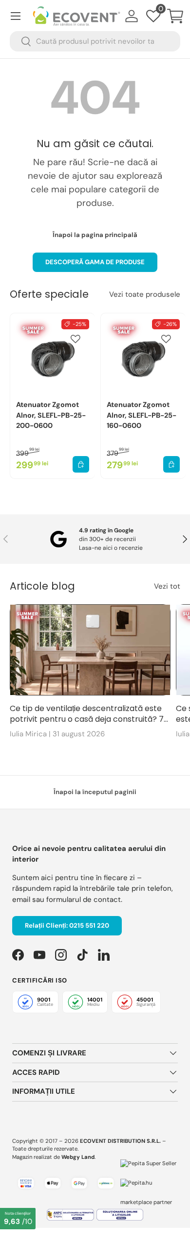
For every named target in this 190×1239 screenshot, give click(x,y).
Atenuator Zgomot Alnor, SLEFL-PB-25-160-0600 (141, 415)
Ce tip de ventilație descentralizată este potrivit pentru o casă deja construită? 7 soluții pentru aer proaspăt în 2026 (87, 714)
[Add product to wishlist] (75, 339)
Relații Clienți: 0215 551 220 (67, 925)
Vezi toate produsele (144, 294)
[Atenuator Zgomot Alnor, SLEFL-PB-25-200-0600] (52, 355)
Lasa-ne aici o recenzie (111, 548)
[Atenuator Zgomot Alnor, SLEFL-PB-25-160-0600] (143, 355)
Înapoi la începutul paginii (95, 792)
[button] (175, 16)
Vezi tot (167, 586)
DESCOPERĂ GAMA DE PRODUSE (95, 262)
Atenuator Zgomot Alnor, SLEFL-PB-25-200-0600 (51, 415)
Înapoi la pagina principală (95, 235)
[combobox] (95, 41)
